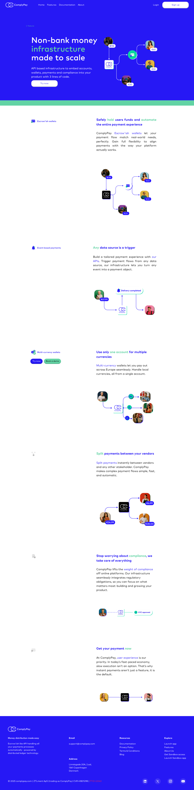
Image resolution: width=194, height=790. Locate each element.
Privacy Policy (126, 747)
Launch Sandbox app (175, 758)
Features (169, 747)
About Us (169, 751)
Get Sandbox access (174, 754)
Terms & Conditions (130, 751)
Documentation (128, 744)
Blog (122, 754)
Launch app (170, 744)
